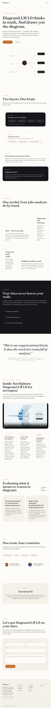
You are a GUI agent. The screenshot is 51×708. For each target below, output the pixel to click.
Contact (42, 686)
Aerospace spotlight (31, 686)
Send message (10, 666)
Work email (29, 641)
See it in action (7, 42)
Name (6, 641)
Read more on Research (43, 489)
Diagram (6, 2)
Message (7, 653)
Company (7, 647)
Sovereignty (19, 690)
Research (31, 689)
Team (30, 691)
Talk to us (17, 42)
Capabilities (19, 688)
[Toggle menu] (47, 2)
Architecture (19, 686)
